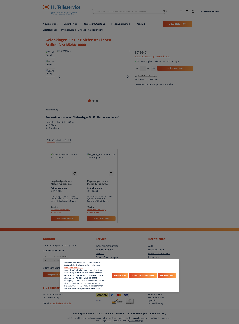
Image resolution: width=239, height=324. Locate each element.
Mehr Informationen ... (73, 267)
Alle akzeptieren (167, 275)
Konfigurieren (120, 275)
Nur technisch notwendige (143, 275)
